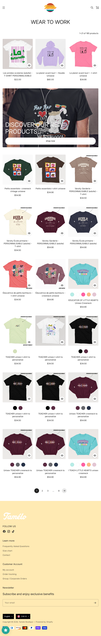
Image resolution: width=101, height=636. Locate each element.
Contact (6, 555)
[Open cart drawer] (97, 7)
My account (8, 570)
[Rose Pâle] (94, 294)
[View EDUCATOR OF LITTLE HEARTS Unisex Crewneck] (83, 274)
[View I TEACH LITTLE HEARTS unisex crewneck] (83, 444)
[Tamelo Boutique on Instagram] (8, 531)
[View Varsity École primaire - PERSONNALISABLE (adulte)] (83, 222)
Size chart (7, 550)
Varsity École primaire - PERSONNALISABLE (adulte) (83, 242)
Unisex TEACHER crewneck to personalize (83, 415)
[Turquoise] (72, 294)
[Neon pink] (83, 464)
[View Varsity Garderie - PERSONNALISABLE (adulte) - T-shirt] (83, 170)
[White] (86, 351)
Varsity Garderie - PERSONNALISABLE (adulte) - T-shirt (83, 191)
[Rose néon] (83, 294)
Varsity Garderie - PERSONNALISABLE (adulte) (50, 242)
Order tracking (9, 574)
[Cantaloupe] (88, 464)
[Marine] (88, 408)
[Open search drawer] (92, 7)
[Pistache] (14, 351)
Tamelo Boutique (26, 622)
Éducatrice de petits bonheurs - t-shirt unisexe (18, 294)
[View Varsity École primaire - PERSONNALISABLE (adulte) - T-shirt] (18, 222)
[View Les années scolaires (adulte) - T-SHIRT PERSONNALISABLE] (18, 54)
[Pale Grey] (77, 408)
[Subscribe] (95, 603)
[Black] (80, 351)
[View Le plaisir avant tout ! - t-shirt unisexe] (83, 54)
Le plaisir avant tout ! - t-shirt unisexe (83, 74)
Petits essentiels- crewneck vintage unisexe (18, 190)
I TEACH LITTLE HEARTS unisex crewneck (83, 471)
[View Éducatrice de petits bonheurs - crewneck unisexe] (50, 274)
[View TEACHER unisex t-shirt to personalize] (18, 331)
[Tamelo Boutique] (50, 7)
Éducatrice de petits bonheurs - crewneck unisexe (50, 294)
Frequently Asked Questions (16, 546)
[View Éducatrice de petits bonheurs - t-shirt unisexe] (18, 274)
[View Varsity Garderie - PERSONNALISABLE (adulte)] (50, 222)
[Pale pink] (94, 464)
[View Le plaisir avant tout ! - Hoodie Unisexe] (50, 54)
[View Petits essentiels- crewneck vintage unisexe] (18, 170)
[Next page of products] (64, 490)
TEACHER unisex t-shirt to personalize (18, 358)
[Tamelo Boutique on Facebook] (4, 531)
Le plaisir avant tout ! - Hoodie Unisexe (50, 74)
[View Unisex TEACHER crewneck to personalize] (83, 387)
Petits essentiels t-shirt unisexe (50, 188)
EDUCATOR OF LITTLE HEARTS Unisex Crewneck (83, 301)
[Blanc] (77, 294)
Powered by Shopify (44, 622)
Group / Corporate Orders (15, 578)
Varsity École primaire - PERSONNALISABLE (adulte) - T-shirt (18, 244)
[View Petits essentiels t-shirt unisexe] (50, 170)
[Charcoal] (83, 408)
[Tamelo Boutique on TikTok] (13, 531)
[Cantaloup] (88, 294)
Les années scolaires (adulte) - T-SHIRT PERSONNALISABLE (17, 74)
